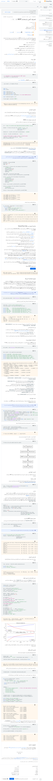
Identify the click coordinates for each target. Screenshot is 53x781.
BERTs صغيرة (31, 233)
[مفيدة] (5, 17)
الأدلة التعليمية (45, 6)
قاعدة (15, 246)
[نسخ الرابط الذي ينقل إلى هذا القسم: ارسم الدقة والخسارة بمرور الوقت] (22, 578)
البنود (37, 778)
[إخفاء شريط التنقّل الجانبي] (40, 779)
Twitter (36, 772)
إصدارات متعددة (20, 257)
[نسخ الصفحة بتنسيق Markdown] (13, 19)
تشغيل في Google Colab (29, 32)
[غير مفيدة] (4, 17)
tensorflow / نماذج (22, 80)
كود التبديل (32, 268)
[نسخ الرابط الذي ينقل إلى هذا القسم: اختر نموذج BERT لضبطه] (25, 266)
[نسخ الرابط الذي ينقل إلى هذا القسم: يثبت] (32, 71)
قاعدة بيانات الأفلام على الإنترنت (31, 116)
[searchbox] (46, 10)
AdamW (27, 495)
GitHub (8, 1)
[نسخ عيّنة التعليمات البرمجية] (35, 74)
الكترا (33, 243)
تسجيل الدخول (3, 1)
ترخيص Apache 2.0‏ (35, 758)
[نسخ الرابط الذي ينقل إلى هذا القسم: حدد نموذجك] (29, 398)
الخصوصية (34, 778)
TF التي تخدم (18, 720)
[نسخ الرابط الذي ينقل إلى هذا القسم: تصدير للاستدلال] (27, 650)
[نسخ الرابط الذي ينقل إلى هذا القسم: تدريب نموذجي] (28, 472)
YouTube (36, 774)
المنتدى (37, 769)
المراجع (40, 1)
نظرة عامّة (50, 6)
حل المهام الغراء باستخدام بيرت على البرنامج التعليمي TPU (18, 747)
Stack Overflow (16, 771)
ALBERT (32, 236)
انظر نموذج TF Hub (30, 34)
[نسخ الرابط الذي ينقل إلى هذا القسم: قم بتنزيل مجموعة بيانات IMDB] (22, 120)
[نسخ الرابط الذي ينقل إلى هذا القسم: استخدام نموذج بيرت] (25, 340)
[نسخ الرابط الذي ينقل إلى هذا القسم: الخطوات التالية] (28, 745)
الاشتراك (12, 778)
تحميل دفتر (11, 32)
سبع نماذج (24, 232)
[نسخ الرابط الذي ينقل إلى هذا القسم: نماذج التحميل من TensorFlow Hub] (17, 226)
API (37, 6)
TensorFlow (34, 16)
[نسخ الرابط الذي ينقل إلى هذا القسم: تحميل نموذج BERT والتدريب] (23, 518)
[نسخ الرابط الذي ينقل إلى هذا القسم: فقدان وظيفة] (30, 479)
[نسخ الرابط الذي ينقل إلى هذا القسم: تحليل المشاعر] (28, 109)
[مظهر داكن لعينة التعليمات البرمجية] (33, 74)
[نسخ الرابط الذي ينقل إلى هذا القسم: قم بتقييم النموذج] (28, 557)
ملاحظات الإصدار (16, 769)
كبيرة (12, 246)
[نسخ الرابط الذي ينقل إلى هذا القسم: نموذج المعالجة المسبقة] (24, 278)
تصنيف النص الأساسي (10, 54)
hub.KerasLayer (20, 292)
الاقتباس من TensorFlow (15, 774)
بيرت (35, 62)
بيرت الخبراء (32, 240)
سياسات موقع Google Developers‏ (18, 758)
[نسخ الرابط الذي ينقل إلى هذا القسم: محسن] (32, 491)
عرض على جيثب (19, 32)
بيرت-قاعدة (32, 232)
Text (51, 4)
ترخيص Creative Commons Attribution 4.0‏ (22, 757)
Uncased (28, 232)
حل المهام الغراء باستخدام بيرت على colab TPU (21, 330)
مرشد (41, 6)
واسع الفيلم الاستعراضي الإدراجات (26, 115)
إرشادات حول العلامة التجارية (15, 772)
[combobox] (24, 1)
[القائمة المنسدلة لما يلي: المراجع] (38, 1)
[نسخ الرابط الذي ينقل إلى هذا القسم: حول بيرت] (30, 59)
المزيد (35, 1)
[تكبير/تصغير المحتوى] (29, 22)
